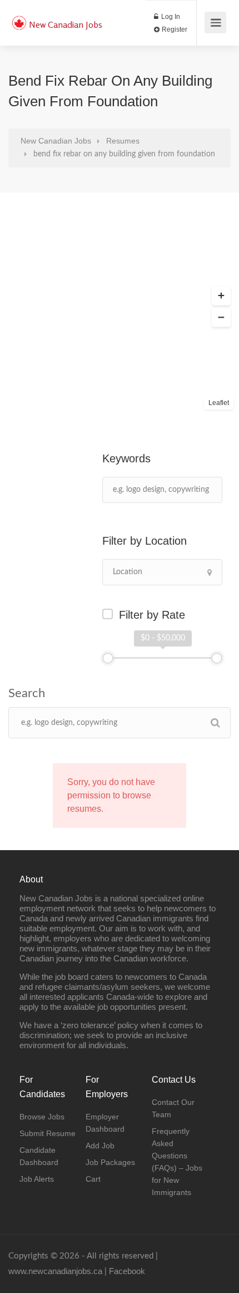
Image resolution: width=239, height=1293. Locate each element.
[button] (221, 296)
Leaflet (218, 403)
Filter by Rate (152, 615)
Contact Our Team (173, 1108)
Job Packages (110, 1162)
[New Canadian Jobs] (19, 17)
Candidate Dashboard (38, 1156)
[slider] (107, 658)
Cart (93, 1178)
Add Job (100, 1145)
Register (173, 29)
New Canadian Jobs (65, 24)
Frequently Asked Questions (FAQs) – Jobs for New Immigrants (177, 1162)
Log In (170, 17)
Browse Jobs (41, 1116)
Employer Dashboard (105, 1122)
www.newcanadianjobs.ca (55, 1271)
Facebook (127, 1271)
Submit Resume (47, 1133)
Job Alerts (36, 1178)
